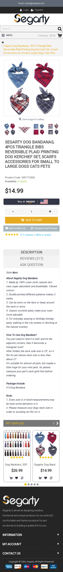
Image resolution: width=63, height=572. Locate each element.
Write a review (43, 234)
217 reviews (26, 234)
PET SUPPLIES (15, 423)
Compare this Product (45, 228)
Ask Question (31, 265)
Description (31, 252)
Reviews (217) (31, 258)
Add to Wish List (17, 228)
